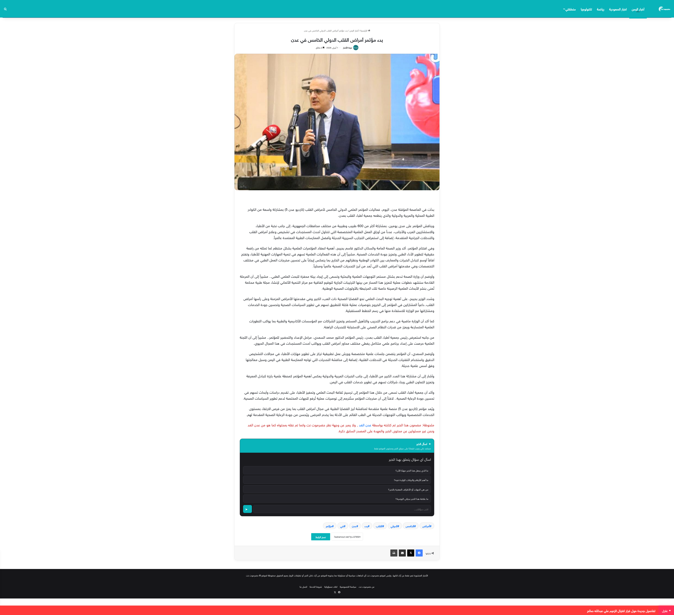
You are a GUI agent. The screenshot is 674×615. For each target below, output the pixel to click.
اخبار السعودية (618, 8)
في (342, 525)
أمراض (426, 525)
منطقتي (570, 8)
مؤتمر (329, 525)
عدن (354, 525)
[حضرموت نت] (664, 9)
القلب (379, 525)
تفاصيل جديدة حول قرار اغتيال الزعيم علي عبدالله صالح (621, 610)
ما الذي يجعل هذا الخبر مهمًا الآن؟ (411, 470)
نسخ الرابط (321, 537)
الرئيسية (364, 30)
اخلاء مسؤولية (330, 586)
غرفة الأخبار (347, 47)
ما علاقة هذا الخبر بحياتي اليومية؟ (411, 498)
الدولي (394, 525)
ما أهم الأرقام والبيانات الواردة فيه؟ (411, 479)
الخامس (410, 525)
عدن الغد (364, 424)
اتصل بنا (303, 586)
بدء (366, 525)
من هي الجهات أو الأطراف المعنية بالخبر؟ (408, 489)
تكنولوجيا (586, 8)
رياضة (600, 8)
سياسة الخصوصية (348, 586)
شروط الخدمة (316, 586)
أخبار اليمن (638, 8)
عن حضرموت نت (366, 586)
